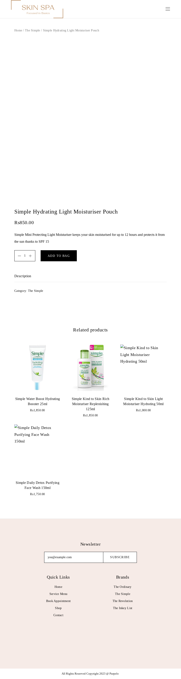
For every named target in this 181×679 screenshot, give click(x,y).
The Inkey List (122, 608)
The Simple (32, 30)
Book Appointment (58, 601)
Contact (58, 615)
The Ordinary (122, 587)
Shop (58, 608)
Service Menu (58, 594)
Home (18, 30)
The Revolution (123, 601)
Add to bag (59, 256)
